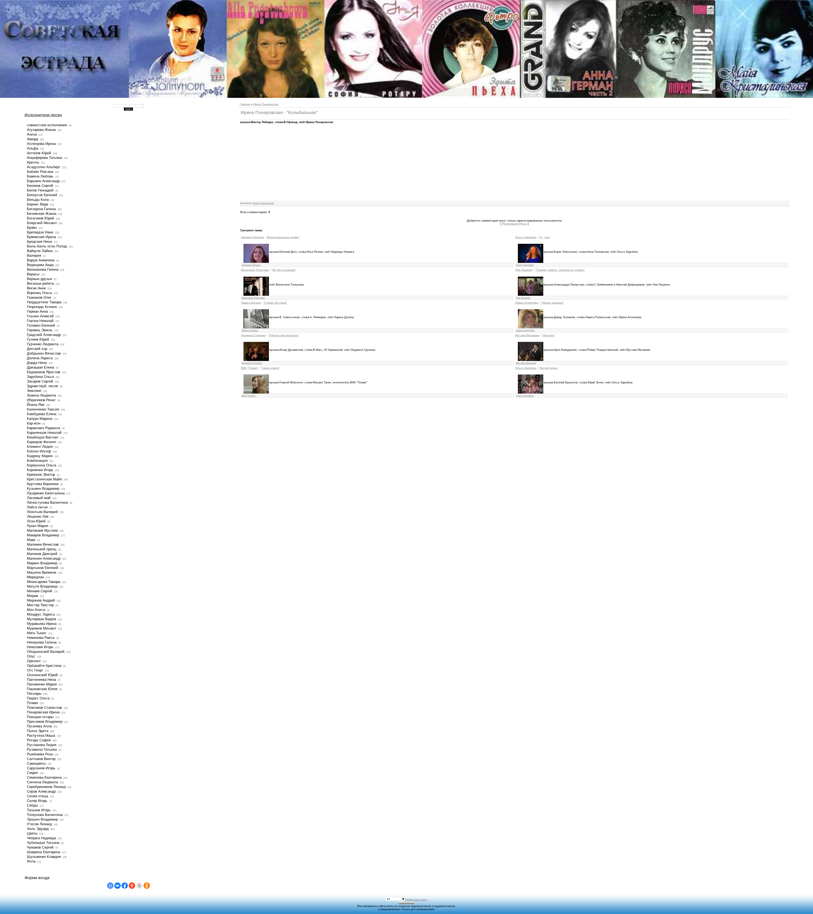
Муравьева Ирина (42, 623)
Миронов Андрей (41, 600)
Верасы (33, 274)
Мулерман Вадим (41, 619)
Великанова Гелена (42, 269)
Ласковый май (39, 498)
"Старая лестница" (275, 302)
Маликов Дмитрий (42, 554)
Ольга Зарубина (525, 237)
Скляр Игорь (37, 801)
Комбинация (37, 460)
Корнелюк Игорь (40, 470)
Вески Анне (36, 288)
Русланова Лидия (41, 745)
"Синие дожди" (270, 368)
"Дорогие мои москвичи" (283, 335)
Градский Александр (44, 335)
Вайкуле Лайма (40, 251)
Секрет (32, 773)
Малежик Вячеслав (43, 544)
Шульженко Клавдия (44, 856)
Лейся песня (37, 507)
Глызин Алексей (40, 316)
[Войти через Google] (139, 885)
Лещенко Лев (37, 516)
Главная (245, 104)
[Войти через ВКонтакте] (117, 885)
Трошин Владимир (42, 819)
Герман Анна (37, 311)
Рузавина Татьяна (42, 749)
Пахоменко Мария (42, 684)
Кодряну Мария (40, 456)
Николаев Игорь (40, 647)
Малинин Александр (44, 558)
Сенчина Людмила (42, 782)
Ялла (31, 861)
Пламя (32, 703)
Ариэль (33, 162)
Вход (523, 223)
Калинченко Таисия (43, 409)
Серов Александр (41, 791)
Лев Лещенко (523, 270)
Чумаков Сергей (40, 847)
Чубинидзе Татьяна (43, 842)
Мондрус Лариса (41, 614)
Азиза (32, 134)
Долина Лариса (40, 358)
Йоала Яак (35, 404)
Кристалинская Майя (44, 479)
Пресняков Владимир (44, 721)
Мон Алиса (36, 609)
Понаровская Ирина (43, 712)
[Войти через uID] (110, 885)
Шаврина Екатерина (43, 852)
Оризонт (34, 661)
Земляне (34, 390)
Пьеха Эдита (37, 731)
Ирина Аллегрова (526, 302)
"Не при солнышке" (283, 270)
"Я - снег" (545, 237)
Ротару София (39, 740)
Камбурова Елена (41, 414)
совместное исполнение (47, 125)
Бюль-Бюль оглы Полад (47, 246)
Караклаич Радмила (43, 428)
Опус (31, 656)
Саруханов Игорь (41, 768)
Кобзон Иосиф (39, 451)
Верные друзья (39, 279)
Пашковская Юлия (42, 689)
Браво (32, 227)
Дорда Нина (37, 363)
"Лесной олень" (549, 368)
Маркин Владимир (42, 563)
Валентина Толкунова (255, 270)
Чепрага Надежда (41, 838)
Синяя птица (37, 796)
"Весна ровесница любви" (283, 237)
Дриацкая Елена (40, 367)
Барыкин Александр (43, 181)
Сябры (32, 805)
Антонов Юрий (39, 153)
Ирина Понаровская (265, 104)
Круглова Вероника (42, 484)
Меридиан (35, 577)
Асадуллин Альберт (43, 167)
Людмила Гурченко (253, 335)
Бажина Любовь (40, 176)
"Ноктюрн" (548, 335)
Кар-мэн (33, 423)
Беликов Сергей (40, 185)
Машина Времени (41, 572)
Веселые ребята (40, 283)
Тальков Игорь (39, 810)
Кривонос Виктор (41, 474)
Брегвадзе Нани (40, 232)
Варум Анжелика (40, 260)
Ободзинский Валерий (46, 651)
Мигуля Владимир (42, 586)
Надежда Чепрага (252, 237)
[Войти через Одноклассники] (147, 885)
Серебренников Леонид (46, 787)
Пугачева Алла (39, 726)
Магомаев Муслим (42, 530)
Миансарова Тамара (43, 582)
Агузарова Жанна (41, 130)
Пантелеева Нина (41, 679)
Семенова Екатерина (44, 777)
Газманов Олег (39, 297)
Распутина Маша (41, 735)
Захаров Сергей (40, 381)
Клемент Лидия (40, 446)
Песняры (34, 693)
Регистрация (510, 223)
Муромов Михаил (41, 628)
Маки (31, 540)
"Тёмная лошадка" (552, 302)
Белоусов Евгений (42, 195)
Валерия (34, 255)
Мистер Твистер (40, 605)
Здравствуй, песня (42, 386)
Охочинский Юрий (42, 675)
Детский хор (37, 349)
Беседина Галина (41, 209)
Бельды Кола (38, 199)
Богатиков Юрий (40, 218)
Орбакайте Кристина (44, 665)
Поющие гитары (40, 717)
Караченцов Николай (44, 432)
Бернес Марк (37, 204)
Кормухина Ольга (41, 465)
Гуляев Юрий (38, 339)
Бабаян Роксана (40, 171)
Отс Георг (35, 670)
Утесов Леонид (39, 824)
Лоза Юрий (36, 521)
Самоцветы (36, 763)
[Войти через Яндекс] (132, 885)
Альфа (32, 148)
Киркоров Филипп (41, 442)
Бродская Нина (39, 241)
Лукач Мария (37, 526)
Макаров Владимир (43, 535)
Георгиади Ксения (42, 307)
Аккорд (32, 139)
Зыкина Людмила (41, 395)
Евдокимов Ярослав (43, 372)
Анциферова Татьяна (44, 157)
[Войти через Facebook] (125, 885)
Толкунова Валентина (45, 815)
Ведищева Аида (40, 265)
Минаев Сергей (39, 591)
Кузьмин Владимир (43, 488)
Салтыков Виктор (41, 759)
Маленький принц (41, 549)
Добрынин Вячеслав (44, 353)
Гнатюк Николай (40, 321)
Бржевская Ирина (41, 237)
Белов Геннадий (40, 190)
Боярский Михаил (42, 223)
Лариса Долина (251, 302)
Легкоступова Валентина (47, 502)
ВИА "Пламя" (249, 368)
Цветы (32, 833)
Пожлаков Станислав (44, 707)
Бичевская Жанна (41, 213)
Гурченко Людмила (42, 344)
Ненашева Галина (42, 642)
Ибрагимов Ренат (41, 400)
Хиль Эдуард (38, 829)
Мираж (32, 596)
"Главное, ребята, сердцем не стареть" (560, 270)
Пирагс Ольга (38, 698)
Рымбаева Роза (40, 754)
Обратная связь (417, 899)
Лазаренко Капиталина (46, 493)
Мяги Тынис (37, 633)
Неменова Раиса (40, 637)
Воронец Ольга (39, 293)
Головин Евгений (41, 325)
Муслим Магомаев (527, 335)
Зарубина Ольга (40, 376)
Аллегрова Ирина (41, 143)
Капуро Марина (39, 418)
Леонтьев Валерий (42, 512)
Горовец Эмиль (40, 330)
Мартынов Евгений (42, 568)
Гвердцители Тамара (44, 302)
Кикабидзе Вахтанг (42, 437)
